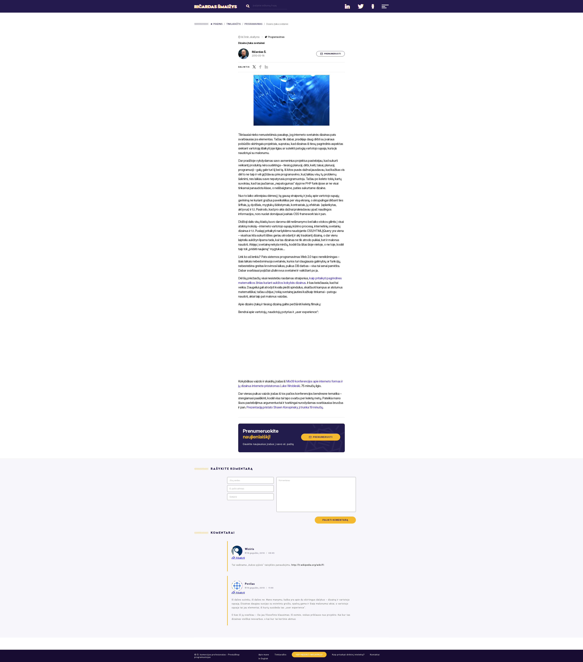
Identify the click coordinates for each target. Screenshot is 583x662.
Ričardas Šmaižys (215, 7)
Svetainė (233, 497)
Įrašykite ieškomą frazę (265, 5)
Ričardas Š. (259, 51)
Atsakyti (240, 557)
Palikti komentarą (335, 520)
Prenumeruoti (332, 53)
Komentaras (284, 480)
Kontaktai (375, 654)
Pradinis (218, 24)
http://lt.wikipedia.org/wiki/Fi (308, 564)
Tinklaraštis (233, 24)
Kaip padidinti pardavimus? (309, 654)
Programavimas (254, 24)
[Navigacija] (385, 6)
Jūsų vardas (234, 480)
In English (263, 658)
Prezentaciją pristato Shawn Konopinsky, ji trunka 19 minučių (284, 407)
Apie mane (264, 654)
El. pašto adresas (236, 488)
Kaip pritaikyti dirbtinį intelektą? (348, 654)
